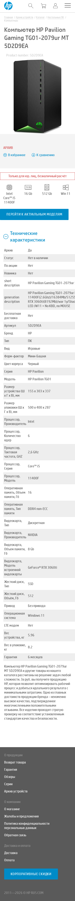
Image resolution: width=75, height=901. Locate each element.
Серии (8, 784)
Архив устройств (24, 17)
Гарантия (10, 769)
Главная (8, 17)
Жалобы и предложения (21, 816)
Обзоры (9, 777)
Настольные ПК (56, 17)
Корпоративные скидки (31, 874)
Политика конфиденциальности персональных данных (26, 825)
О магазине (12, 809)
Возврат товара (15, 762)
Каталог (40, 17)
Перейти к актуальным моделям (34, 214)
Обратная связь (15, 835)
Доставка (11, 853)
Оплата (9, 860)
